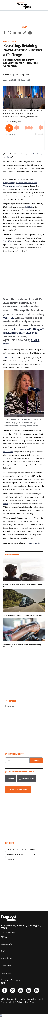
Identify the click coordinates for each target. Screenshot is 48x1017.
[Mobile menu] (3, 4)
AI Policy (18, 1002)
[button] (25, 33)
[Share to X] (10, 33)
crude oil (22, 849)
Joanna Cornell (9, 357)
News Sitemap (30, 1002)
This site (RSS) (36, 990)
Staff (3, 951)
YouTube (20, 990)
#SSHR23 (8, 318)
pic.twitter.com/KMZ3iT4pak (21, 333)
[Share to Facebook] (5, 33)
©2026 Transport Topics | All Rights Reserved (21, 999)
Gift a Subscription (28, 778)
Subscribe (10, 778)
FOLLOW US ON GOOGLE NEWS (18, 789)
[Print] (30, 33)
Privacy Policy (7, 1002)
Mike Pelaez (8, 451)
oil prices (33, 854)
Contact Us (6, 943)
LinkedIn (28, 990)
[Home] (24, 5)
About (4, 936)
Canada (10, 859)
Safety (14, 41)
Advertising (6, 958)
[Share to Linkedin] (15, 33)
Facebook (4, 990)
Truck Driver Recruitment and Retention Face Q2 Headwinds (22, 645)
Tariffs (10, 849)
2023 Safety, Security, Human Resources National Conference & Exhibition (21, 182)
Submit (36, 760)
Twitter (12, 990)
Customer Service (10, 980)
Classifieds (6, 965)
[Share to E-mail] (20, 33)
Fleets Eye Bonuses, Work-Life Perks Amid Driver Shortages (22, 585)
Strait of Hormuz (16, 854)
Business (6, 41)
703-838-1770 (8, 932)
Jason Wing (7, 241)
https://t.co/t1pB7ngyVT (29, 329)
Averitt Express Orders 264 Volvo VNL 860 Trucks (22, 615)
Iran (32, 849)
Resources (6, 972)
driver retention (34, 543)
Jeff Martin (29, 207)
